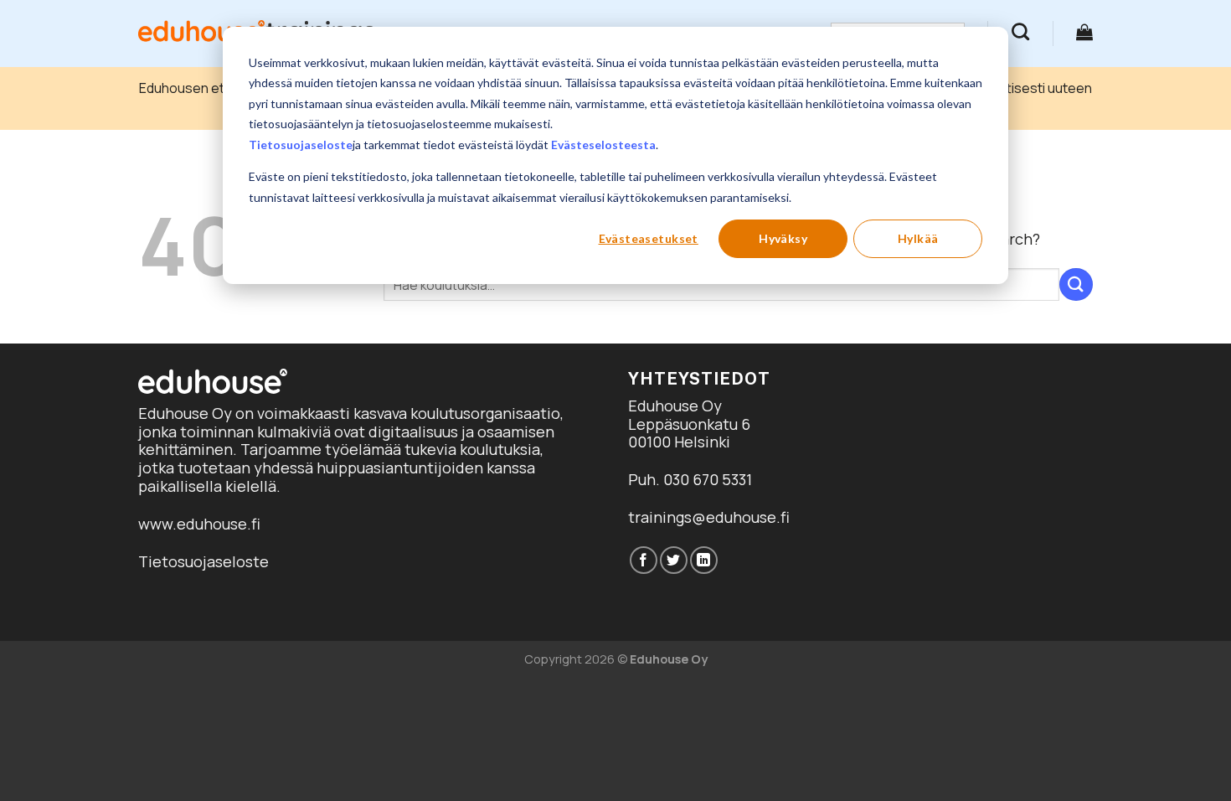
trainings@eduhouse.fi (709, 517)
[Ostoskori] (1084, 32)
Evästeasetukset (648, 238)
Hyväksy (783, 238)
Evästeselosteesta (603, 144)
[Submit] (1076, 284)
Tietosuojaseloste (301, 144)
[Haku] (1020, 31)
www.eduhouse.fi (199, 524)
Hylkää (918, 238)
